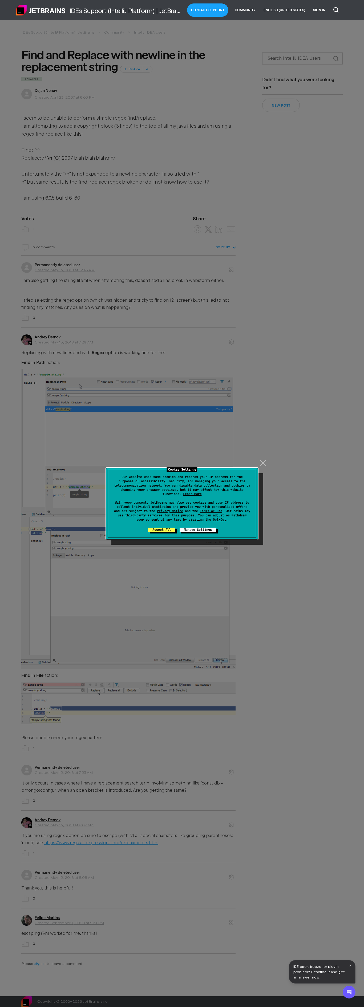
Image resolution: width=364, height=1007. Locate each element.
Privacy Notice (170, 511)
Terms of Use (211, 511)
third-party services (144, 515)
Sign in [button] (319, 10)
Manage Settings (198, 530)
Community (245, 10)
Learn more (192, 494)
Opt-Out (219, 519)
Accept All (161, 530)
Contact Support (208, 10)
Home (41, 10)
